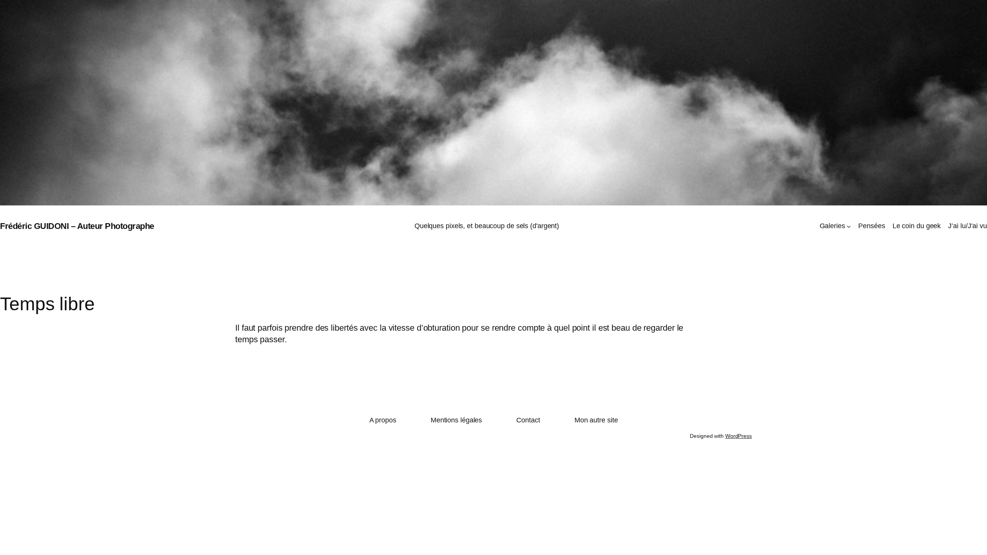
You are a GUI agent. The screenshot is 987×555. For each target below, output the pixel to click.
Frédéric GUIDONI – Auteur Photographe (77, 226)
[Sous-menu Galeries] (849, 226)
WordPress (738, 436)
